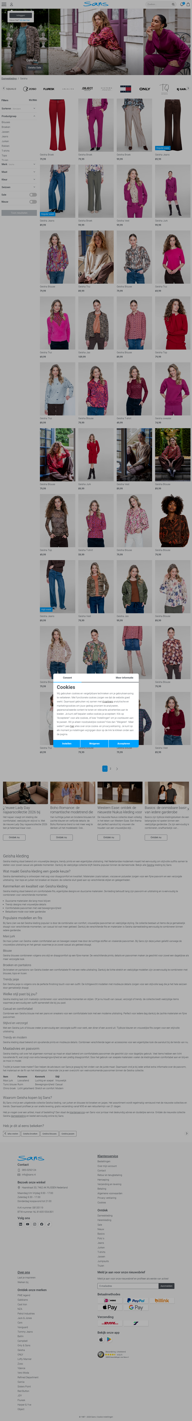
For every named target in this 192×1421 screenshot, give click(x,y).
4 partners (107, 701)
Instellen (66, 743)
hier (72, 726)
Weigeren (94, 743)
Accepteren (123, 743)
